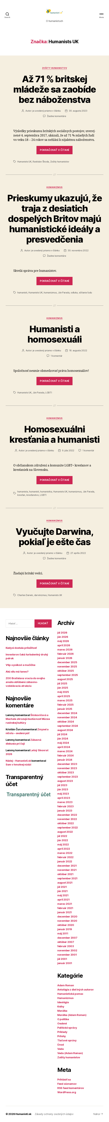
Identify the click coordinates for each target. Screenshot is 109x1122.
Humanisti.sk (23, 1114)
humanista (22, 491)
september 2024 (67, 725)
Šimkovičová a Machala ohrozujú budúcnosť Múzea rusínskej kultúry (28, 719)
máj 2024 (63, 742)
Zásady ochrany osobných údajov (54, 1114)
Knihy (60, 1006)
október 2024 (65, 721)
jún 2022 (62, 840)
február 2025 (65, 704)
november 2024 (67, 717)
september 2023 (67, 776)
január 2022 (64, 861)
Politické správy (67, 1027)
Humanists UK (24, 161)
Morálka (62, 1010)
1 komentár (56, 355)
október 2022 (65, 823)
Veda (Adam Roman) (70, 1053)
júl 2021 (62, 886)
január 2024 (64, 759)
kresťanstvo (32, 495)
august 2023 (65, 780)
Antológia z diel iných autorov (75, 989)
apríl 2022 (63, 848)
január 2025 (64, 708)
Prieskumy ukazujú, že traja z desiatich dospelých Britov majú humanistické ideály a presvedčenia (54, 219)
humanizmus (50, 292)
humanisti (22, 292)
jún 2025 (62, 687)
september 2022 (67, 827)
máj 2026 (63, 641)
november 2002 (67, 950)
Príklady (62, 1031)
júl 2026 (62, 632)
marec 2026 (64, 649)
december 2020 (67, 916)
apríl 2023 (63, 797)
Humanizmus (54, 187)
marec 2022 (64, 852)
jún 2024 (62, 738)
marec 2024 (64, 751)
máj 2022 (63, 844)
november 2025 (67, 666)
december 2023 (67, 764)
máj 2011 (62, 933)
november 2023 (67, 768)
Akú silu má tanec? (17, 671)
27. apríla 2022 (78, 553)
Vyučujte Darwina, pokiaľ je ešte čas (54, 536)
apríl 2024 (63, 747)
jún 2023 (62, 789)
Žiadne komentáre (56, 116)
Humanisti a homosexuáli (54, 334)
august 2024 (65, 730)
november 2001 (67, 954)
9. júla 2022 (68, 450)
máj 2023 (63, 793)
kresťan (21, 495)
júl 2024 (62, 734)
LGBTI (48, 392)
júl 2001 (62, 958)
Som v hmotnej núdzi (18, 764)
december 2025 (67, 662)
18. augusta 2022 (78, 350)
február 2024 (65, 755)
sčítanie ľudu (85, 292)
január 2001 (64, 963)
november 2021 (67, 869)
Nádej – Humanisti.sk (18, 760)
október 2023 (65, 772)
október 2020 (65, 925)
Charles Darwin (25, 595)
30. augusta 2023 (78, 110)
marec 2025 (64, 700)
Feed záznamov (67, 1083)
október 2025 (65, 670)
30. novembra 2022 (78, 250)
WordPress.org (66, 1092)
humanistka (46, 491)
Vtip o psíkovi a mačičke (20, 664)
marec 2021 (64, 903)
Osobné (62, 1023)
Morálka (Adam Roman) (71, 1015)
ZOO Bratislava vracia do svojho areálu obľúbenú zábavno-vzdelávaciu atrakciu (25, 682)
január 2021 (64, 912)
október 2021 (65, 874)
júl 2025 (62, 683)
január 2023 (64, 810)
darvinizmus (40, 595)
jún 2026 (62, 636)
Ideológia (63, 1002)
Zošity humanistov (54, 68)
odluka (74, 292)
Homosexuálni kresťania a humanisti (54, 434)
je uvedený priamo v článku (46, 110)
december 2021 (67, 865)
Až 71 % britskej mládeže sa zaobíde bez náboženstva (54, 89)
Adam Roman (65, 985)
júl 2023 (62, 785)
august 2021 (65, 882)
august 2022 (65, 831)
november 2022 (67, 819)
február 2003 (65, 946)
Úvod (60, 1044)
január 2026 (64, 658)
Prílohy (61, 1036)
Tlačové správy (67, 1040)
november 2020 (67, 920)
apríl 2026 (63, 645)
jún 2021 (62, 891)
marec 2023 (64, 802)
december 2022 (67, 814)
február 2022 (65, 857)
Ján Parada (63, 292)
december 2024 (67, 713)
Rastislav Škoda (41, 161)
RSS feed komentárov (70, 1088)
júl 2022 (62, 836)
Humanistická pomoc (70, 993)
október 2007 (65, 941)
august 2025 (65, 679)
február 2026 (65, 653)
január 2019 (64, 929)
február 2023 (65, 806)
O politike (63, 1019)
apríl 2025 (63, 696)
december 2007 (67, 937)
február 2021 (65, 908)
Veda (60, 1048)
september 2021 (67, 878)
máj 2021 (63, 895)
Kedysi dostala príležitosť (21, 647)
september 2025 (67, 675)
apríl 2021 (63, 899)
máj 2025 (63, 691)
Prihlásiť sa (64, 1079)
